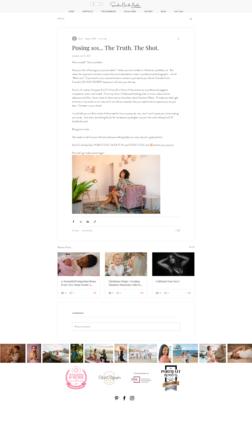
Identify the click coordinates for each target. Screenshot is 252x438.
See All (192, 246)
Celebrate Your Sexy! (168, 281)
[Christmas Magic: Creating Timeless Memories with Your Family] (126, 264)
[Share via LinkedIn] (87, 221)
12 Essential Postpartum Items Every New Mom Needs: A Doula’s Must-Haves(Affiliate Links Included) (78, 283)
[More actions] (178, 38)
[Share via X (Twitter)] (80, 221)
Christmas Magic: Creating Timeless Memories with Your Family (125, 283)
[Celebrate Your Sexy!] (173, 264)
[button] (190, 18)
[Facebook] (124, 398)
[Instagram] (132, 398)
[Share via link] (94, 221)
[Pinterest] (116, 398)
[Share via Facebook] (73, 221)
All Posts (60, 18)
